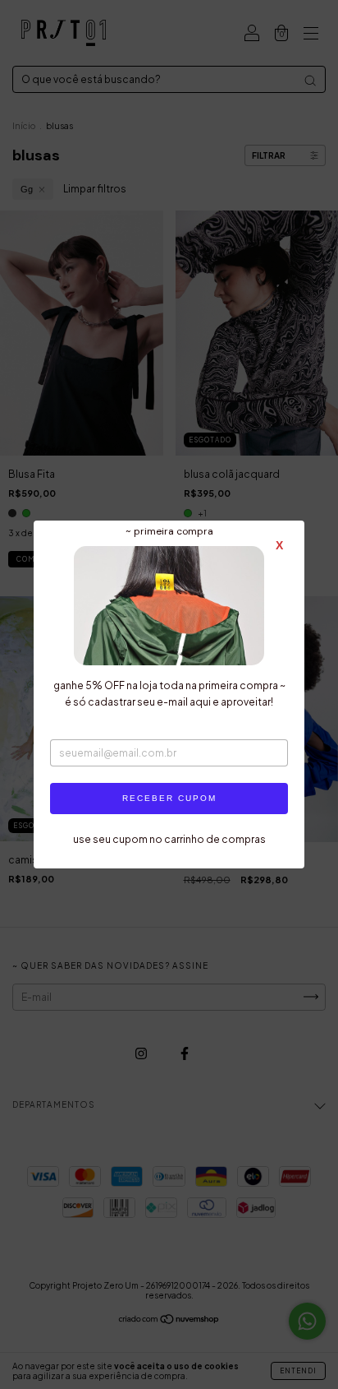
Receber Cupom (169, 798)
